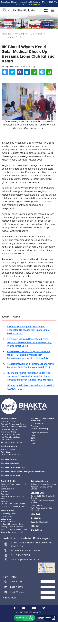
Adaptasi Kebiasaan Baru (12, 524)
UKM (33, 443)
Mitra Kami (35, 514)
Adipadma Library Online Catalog (41, 488)
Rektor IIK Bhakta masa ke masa (12, 498)
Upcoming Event (8, 514)
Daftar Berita (38, 34)
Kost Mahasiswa (37, 424)
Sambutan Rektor (8, 489)
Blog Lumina (36, 518)
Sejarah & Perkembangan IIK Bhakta (13, 485)
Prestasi (4, 501)
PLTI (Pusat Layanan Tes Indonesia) (41, 509)
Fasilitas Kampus (8, 450)
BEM (33, 438)
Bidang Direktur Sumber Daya (14, 529)
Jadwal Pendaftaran (9, 429)
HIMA (33, 441)
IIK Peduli (35, 526)
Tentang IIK (21, 34)
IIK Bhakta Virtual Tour (11, 455)
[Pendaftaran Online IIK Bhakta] (50, 23)
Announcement (8, 522)
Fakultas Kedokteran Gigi (12, 468)
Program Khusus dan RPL (12, 442)
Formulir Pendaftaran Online (13, 424)
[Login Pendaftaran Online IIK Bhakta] (50, 27)
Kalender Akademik (39, 522)
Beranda (6, 34)
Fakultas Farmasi (9, 459)
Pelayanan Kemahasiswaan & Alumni (43, 502)
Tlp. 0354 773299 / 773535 (25, 551)
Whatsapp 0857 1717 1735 (25, 560)
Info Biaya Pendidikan (10, 437)
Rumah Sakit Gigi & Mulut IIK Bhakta (43, 497)
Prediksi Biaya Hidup (39, 429)
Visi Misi (4, 491)
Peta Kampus (6, 452)
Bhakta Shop (36, 530)
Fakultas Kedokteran (10, 475)
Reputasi (5, 494)
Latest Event (6, 519)
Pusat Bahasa (36, 505)
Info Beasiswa (7, 440)
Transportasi (36, 426)
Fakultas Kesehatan (10, 463)
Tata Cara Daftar (8, 422)
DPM (33, 435)
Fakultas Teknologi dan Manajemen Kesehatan (22, 472)
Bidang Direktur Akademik (12, 527)
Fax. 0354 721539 (20, 555)
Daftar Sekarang (34, 4)
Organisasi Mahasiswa (40, 433)
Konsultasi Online (8, 432)
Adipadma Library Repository (43, 484)
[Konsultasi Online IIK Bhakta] (7, 26)
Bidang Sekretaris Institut (12, 532)
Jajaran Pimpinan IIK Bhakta (13, 504)
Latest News (6, 516)
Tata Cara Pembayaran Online (14, 427)
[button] (6, 103)
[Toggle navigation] (52, 10)
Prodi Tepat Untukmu (10, 435)
